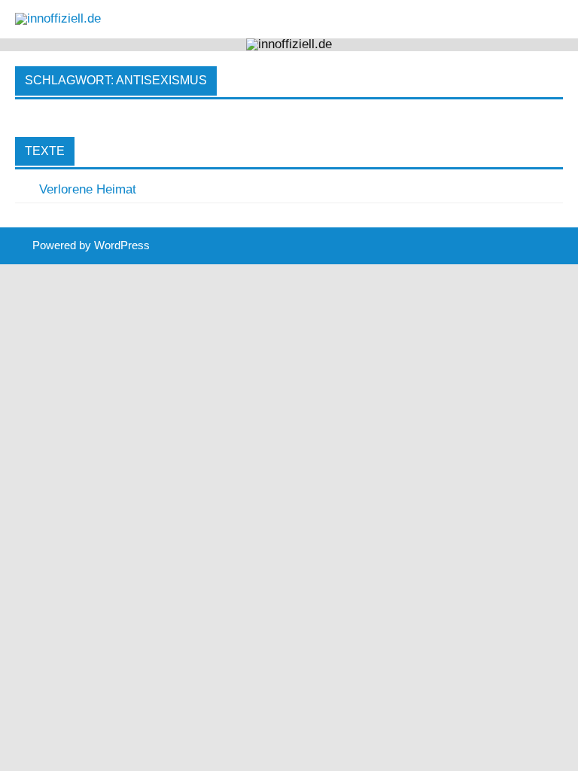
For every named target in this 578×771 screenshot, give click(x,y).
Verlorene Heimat (87, 189)
